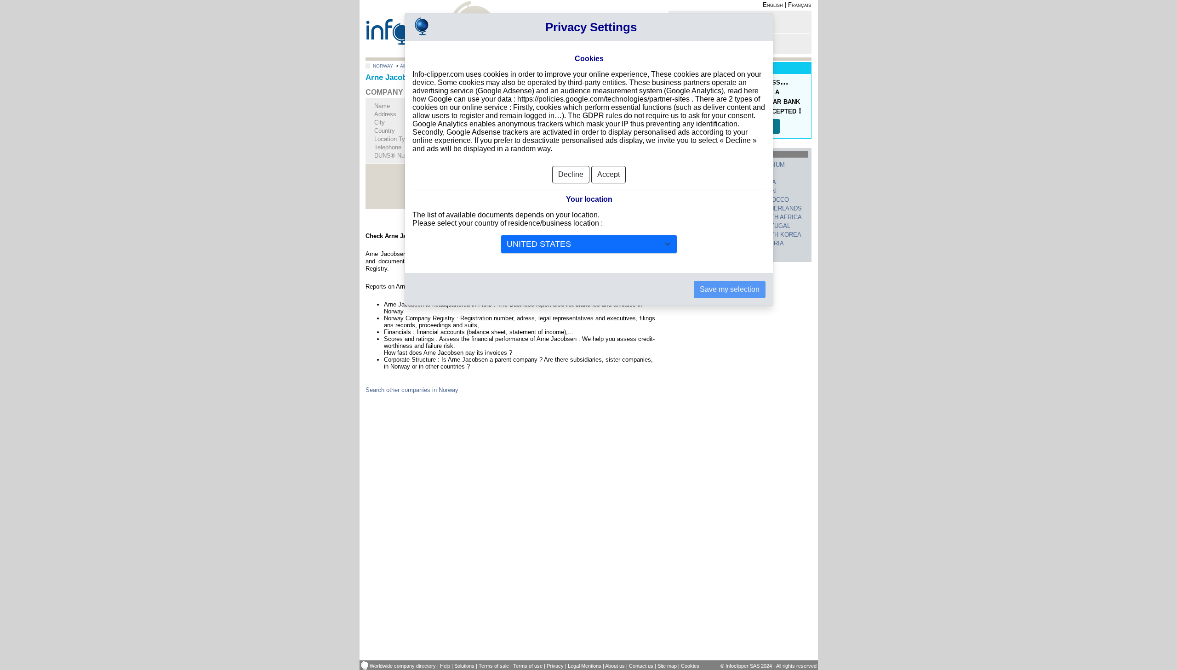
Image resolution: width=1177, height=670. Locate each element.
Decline (570, 174)
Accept (608, 174)
